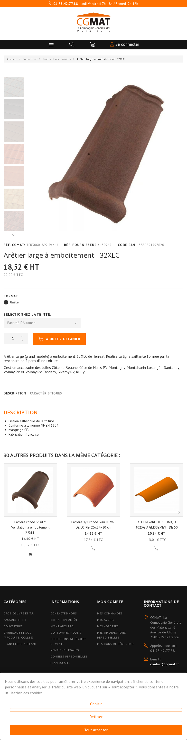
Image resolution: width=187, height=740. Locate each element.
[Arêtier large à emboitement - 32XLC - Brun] (14, 131)
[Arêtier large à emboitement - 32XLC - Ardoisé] (14, 109)
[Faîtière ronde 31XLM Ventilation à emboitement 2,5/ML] (30, 490)
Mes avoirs (105, 619)
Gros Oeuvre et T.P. (19, 613)
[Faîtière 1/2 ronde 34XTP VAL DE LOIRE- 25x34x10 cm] (93, 490)
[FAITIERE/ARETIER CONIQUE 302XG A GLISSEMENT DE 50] (156, 490)
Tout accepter (96, 729)
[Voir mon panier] (92, 44)
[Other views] (13, 234)
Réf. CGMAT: (14, 245)
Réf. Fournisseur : (81, 245)
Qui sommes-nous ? (65, 632)
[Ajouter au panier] (30, 553)
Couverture (29, 59)
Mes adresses (108, 626)
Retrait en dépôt (64, 619)
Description (15, 393)
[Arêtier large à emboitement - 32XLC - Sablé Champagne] (14, 199)
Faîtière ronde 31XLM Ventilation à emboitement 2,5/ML (30, 527)
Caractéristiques (46, 393)
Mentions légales (64, 650)
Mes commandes (109, 613)
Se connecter (126, 44)
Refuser (96, 716)
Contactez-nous (63, 613)
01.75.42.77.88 (162, 651)
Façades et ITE (15, 619)
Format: (12, 296)
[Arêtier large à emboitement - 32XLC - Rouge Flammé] (14, 176)
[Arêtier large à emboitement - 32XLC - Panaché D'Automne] (14, 87)
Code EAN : (127, 245)
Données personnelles (68, 656)
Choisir (96, 703)
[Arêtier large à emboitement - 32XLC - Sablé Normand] (14, 221)
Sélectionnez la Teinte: (28, 314)
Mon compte (110, 601)
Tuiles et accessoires (57, 59)
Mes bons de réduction (116, 644)
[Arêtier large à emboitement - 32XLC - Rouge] (14, 154)
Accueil (12, 59)
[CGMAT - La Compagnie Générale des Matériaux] (93, 22)
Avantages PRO (62, 626)
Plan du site (60, 663)
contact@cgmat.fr (164, 664)
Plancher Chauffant (20, 644)
